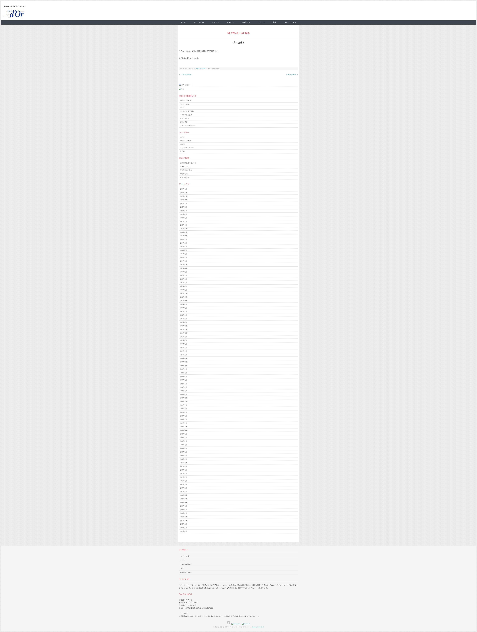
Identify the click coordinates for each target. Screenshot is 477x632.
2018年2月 (183, 455)
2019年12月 (184, 398)
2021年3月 (183, 351)
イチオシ (215, 22)
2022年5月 (183, 315)
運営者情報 (184, 122)
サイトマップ (184, 118)
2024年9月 (183, 239)
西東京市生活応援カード (188, 163)
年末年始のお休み (186, 170)
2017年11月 (184, 463)
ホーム (183, 22)
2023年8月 (183, 272)
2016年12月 (184, 495)
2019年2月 (183, 423)
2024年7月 (183, 247)
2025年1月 (183, 225)
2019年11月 (184, 401)
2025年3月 (183, 218)
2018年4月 (183, 448)
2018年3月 (183, 452)
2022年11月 (184, 297)
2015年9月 (183, 524)
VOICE (182, 144)
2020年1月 (183, 394)
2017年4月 (183, 484)
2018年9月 (183, 434)
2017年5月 (183, 481)
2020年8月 (183, 369)
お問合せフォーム (186, 572)
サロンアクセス (290, 22)
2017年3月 (183, 488)
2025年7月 (183, 207)
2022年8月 (183, 308)
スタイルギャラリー (187, 148)
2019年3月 (183, 419)
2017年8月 (183, 470)
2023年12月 (184, 265)
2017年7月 (183, 473)
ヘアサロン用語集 (186, 115)
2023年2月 (183, 286)
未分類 (182, 151)
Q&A (181, 568)
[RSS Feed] (246, 624)
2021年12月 (184, 326)
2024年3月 (183, 257)
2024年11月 (184, 232)
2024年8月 (183, 243)
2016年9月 (183, 506)
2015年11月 (184, 520)
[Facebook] (236, 624)
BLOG (182, 108)
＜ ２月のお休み (185, 74)
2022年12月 (184, 293)
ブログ (182, 560)
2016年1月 (183, 513)
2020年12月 (184, 358)
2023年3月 (183, 283)
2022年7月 (183, 311)
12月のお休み (184, 174)
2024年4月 (183, 254)
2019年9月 (183, 405)
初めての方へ (199, 22)
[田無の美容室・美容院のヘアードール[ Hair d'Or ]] (14, 17)
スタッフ (261, 22)
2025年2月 (183, 221)
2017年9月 (183, 466)
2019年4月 (183, 416)
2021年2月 (183, 355)
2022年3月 (183, 319)
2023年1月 (183, 290)
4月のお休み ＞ (292, 74)
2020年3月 (183, 387)
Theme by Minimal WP (258, 627)
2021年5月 (183, 344)
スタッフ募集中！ (186, 564)
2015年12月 (184, 517)
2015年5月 (183, 528)
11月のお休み (184, 177)
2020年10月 (184, 365)
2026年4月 (183, 189)
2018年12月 (184, 427)
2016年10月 (184, 502)
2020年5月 (183, 380)
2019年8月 (183, 409)
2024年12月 (184, 229)
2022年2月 (183, 322)
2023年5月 (183, 279)
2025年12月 (184, 193)
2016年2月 (183, 510)
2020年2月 (183, 391)
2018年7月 (183, 441)
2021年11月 (184, 329)
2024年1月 (183, 261)
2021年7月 (183, 340)
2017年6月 (183, 477)
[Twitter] (229, 624)
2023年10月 (184, 268)
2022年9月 (183, 304)
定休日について (185, 166)
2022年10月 (184, 301)
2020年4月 (183, 383)
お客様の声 (246, 22)
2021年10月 (184, 333)
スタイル (230, 22)
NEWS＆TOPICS (238, 33)
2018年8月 (183, 437)
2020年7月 (183, 373)
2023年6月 (183, 275)
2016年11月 (184, 499)
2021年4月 (183, 347)
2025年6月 (183, 211)
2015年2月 (183, 531)
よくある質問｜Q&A (187, 111)
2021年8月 (183, 337)
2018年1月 (183, 459)
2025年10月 (184, 200)
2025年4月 (183, 214)
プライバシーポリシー (187, 126)
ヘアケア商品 (184, 104)
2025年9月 (183, 203)
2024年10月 (184, 236)
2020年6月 (183, 376)
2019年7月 (183, 412)
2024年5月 (183, 250)
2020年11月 (184, 362)
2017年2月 (183, 492)
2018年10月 (184, 430)
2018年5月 (183, 445)
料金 (274, 22)
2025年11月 (184, 196)
